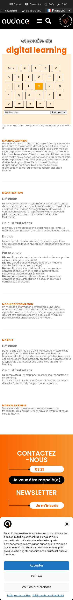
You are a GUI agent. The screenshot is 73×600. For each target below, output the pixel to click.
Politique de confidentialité (48, 595)
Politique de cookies (19, 595)
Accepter (36, 565)
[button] (67, 524)
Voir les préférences (36, 587)
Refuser (36, 576)
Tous (11, 68)
